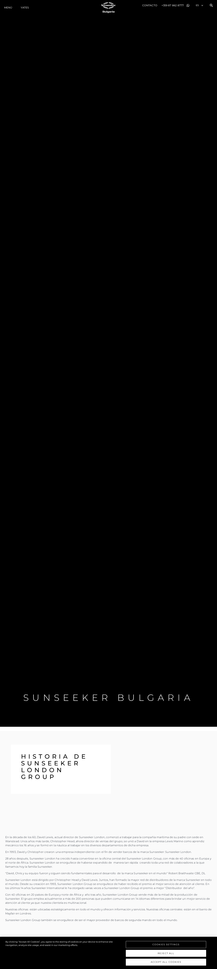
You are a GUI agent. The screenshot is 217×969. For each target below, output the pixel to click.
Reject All (166, 953)
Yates (25, 7)
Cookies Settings (166, 944)
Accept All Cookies (166, 962)
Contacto (149, 5)
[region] (108, 953)
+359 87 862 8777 (173, 5)
